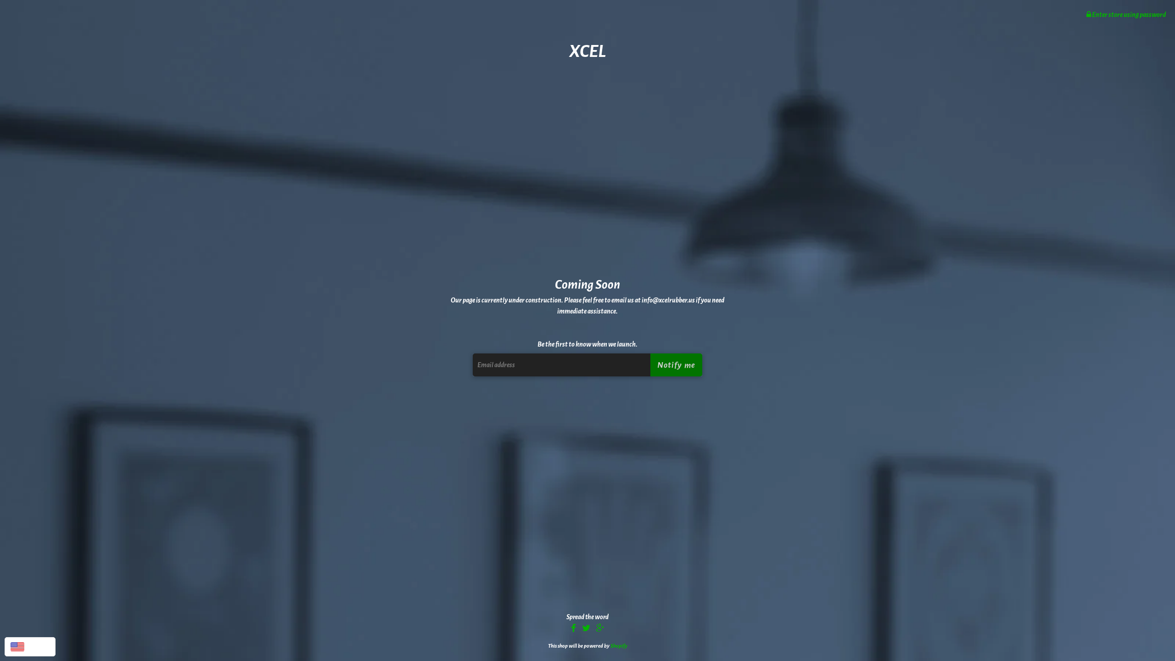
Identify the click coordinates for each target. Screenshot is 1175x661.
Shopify (618, 646)
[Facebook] (573, 629)
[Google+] (600, 629)
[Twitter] (586, 629)
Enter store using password (1128, 14)
